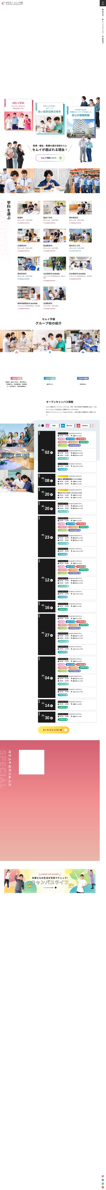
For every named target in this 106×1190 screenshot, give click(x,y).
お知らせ (76, 1162)
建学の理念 (46, 1160)
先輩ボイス (77, 1168)
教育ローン (77, 1129)
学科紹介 (59, 3)
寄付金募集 (46, 1168)
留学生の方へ (45, 1187)
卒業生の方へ (20, 1187)
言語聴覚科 (46, 1151)
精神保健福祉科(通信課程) (59, 1143)
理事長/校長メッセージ (49, 1163)
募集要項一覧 (77, 1118)
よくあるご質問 (78, 1170)
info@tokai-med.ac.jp (14, 1137)
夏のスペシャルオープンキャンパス (70, 493)
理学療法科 (46, 1143)
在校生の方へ (9, 1187)
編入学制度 (77, 1134)
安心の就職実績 (48, 1129)
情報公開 (46, 1174)
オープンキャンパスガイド (81, 1151)
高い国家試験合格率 (49, 1126)
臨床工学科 (46, 1140)
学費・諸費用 (77, 1124)
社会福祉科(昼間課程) (58, 1138)
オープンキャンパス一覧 (52, 730)
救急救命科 (56, 1148)
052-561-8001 (11, 1133)
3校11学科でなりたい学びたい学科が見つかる (55, 1123)
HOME (45, 1115)
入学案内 (85, 3)
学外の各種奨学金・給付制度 (81, 1132)
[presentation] (6, 88)
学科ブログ (77, 1173)
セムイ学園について (75, 3)
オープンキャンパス (79, 1147)
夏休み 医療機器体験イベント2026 (70, 479)
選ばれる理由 (51, 3)
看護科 (45, 1138)
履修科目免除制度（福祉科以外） (82, 1137)
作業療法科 (46, 1146)
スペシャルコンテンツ (79, 1176)
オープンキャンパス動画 (80, 1153)
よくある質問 (93, 3)
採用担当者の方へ (32, 1187)
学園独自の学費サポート (80, 1126)
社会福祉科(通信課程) (58, 1140)
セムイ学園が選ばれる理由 (50, 1120)
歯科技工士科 (56, 1146)
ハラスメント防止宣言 (49, 1171)
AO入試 (76, 1121)
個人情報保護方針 (66, 1187)
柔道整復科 (46, 1148)
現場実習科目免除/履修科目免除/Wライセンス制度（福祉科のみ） (82, 1141)
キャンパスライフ (78, 1165)
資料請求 (55, 1187)
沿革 (45, 1165)
